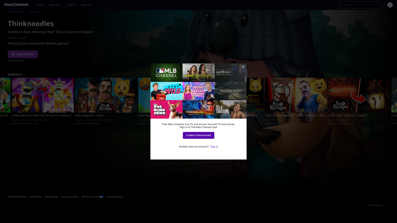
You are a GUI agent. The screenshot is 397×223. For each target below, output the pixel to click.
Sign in (214, 146)
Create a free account (198, 135)
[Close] (243, 66)
